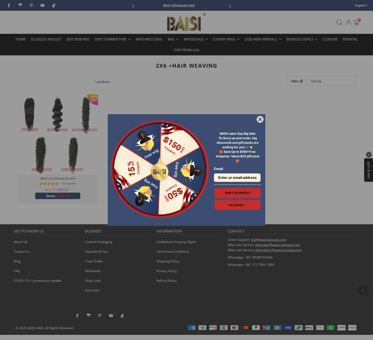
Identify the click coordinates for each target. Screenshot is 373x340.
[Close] (260, 119)
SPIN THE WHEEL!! (237, 193)
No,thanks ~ (237, 205)
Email (218, 169)
